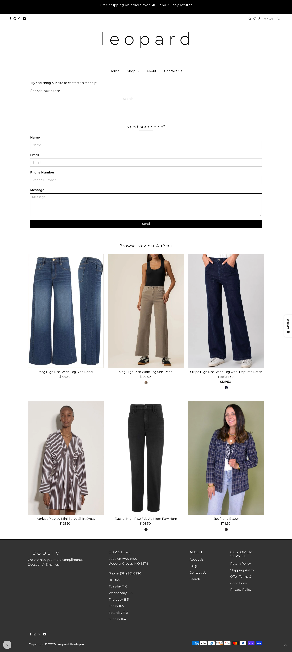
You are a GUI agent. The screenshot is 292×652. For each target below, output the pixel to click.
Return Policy (240, 564)
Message (37, 190)
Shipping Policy (242, 570)
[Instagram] (15, 19)
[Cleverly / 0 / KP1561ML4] (146, 529)
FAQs (194, 566)
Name (35, 137)
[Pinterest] (19, 19)
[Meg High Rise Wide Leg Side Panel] (66, 311)
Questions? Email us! (43, 565)
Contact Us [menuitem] (173, 71)
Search (195, 579)
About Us (197, 559)
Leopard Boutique (70, 644)
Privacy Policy (240, 590)
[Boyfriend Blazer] (226, 458)
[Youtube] (24, 19)
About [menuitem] (152, 71)
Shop (132, 71)
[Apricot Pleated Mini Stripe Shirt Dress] (66, 458)
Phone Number (42, 172)
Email (34, 155)
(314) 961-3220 (130, 573)
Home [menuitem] (115, 71)
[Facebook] (10, 19)
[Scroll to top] (285, 645)
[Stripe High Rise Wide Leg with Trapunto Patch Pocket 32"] (226, 311)
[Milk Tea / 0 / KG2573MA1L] (146, 382)
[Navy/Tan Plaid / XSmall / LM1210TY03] (226, 529)
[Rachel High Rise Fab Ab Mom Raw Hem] (146, 458)
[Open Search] (250, 19)
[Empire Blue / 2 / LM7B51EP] (226, 387)
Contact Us (198, 572)
